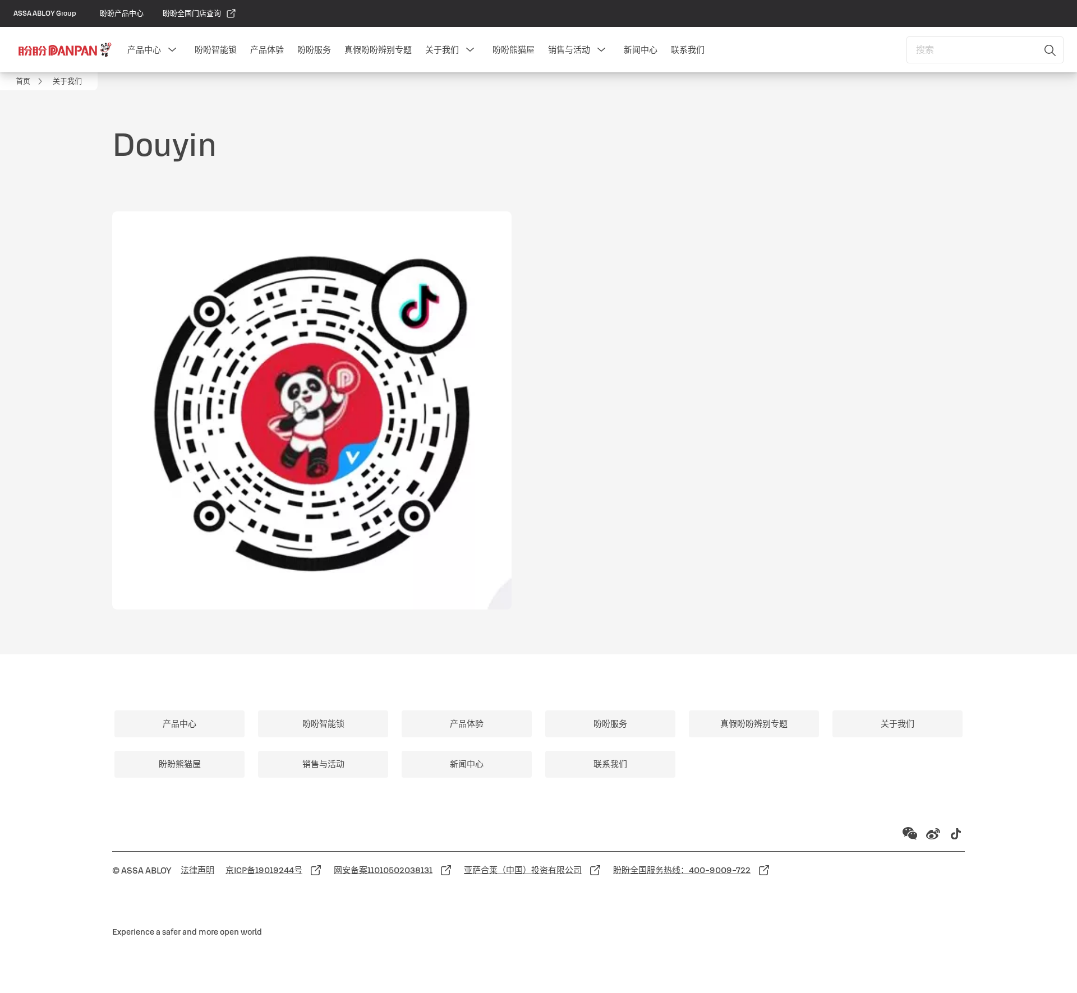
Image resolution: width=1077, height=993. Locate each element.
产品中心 (144, 49)
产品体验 (267, 49)
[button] (172, 50)
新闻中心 (640, 49)
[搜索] (1051, 50)
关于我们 (442, 49)
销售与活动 (569, 49)
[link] (122, 13)
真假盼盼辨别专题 (378, 49)
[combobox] (985, 49)
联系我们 (688, 49)
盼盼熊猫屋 (514, 49)
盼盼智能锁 (216, 49)
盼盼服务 (314, 49)
